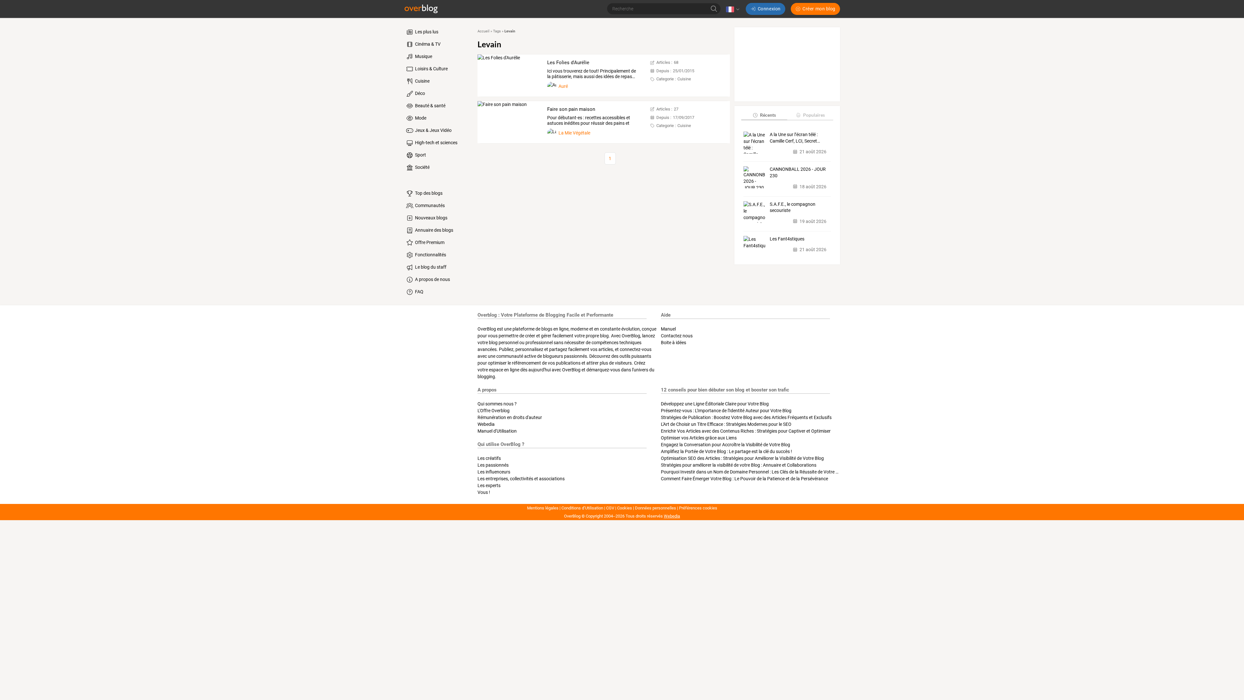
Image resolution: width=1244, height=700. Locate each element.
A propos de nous (432, 279)
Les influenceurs (494, 471)
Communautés (429, 205)
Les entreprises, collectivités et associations (521, 478)
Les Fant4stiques (787, 238)
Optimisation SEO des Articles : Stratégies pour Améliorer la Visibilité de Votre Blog (742, 458)
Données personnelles (655, 508)
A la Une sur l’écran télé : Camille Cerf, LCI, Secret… (795, 138)
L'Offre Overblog (494, 410)
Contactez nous (677, 335)
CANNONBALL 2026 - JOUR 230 (798, 172)
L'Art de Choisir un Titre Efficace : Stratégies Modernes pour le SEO (726, 424)
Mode (420, 118)
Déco (419, 93)
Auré (563, 86)
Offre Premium (429, 242)
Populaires (814, 115)
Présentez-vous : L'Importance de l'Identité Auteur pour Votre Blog (726, 410)
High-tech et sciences (435, 142)
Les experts (489, 485)
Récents (768, 115)
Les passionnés (493, 465)
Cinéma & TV (427, 44)
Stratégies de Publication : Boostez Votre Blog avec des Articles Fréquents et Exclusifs (746, 417)
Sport (420, 155)
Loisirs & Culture (431, 68)
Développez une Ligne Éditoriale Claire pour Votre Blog (715, 403)
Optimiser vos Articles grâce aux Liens (699, 437)
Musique (423, 56)
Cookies (624, 508)
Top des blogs (428, 193)
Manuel (668, 329)
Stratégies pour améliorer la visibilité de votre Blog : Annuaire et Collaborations (738, 465)
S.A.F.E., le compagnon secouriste (792, 207)
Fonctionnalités (430, 254)
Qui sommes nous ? (497, 403)
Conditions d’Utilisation (582, 508)
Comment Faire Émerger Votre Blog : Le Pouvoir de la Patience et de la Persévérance (744, 478)
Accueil (484, 31)
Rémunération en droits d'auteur (510, 417)
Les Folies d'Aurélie (568, 62)
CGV (610, 508)
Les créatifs (489, 458)
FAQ (418, 291)
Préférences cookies (698, 508)
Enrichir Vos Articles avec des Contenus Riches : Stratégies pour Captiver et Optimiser (746, 431)
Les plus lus (426, 31)
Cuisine (422, 81)
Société (422, 167)
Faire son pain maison (571, 109)
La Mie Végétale (574, 132)
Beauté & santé (429, 105)
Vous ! (484, 492)
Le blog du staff (430, 267)
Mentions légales (543, 508)
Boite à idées (673, 342)
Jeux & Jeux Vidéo (433, 130)
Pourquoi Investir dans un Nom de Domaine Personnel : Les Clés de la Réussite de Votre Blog (753, 471)
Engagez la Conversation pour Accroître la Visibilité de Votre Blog (725, 444)
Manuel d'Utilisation (497, 431)
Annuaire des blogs (433, 230)
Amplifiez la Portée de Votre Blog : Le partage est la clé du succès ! (726, 451)
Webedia (486, 424)
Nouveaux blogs (430, 217)
